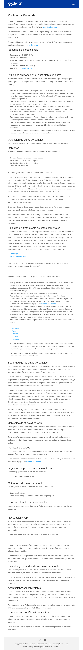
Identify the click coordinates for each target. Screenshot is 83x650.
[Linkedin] (40, 640)
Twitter (14, 331)
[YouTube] (45, 640)
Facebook (15, 329)
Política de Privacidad (18, 256)
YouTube (15, 336)
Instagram (15, 339)
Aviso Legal (33, 45)
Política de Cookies (48, 304)
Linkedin (15, 334)
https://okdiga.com (50, 27)
